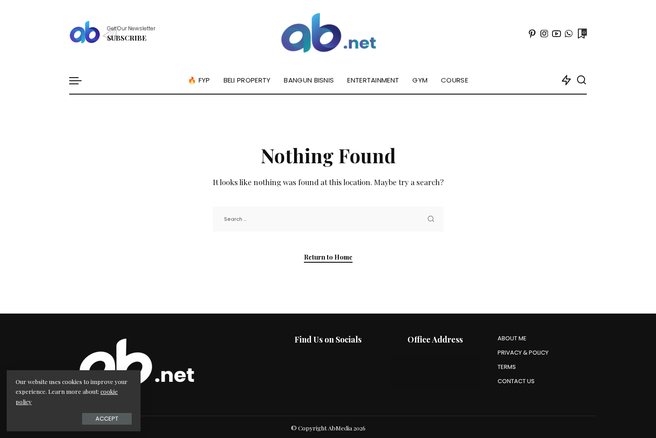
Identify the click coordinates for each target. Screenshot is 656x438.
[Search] (581, 80)
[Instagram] (544, 33)
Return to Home (328, 256)
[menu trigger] (80, 80)
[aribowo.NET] (328, 33)
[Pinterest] (532, 33)
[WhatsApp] (568, 33)
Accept (106, 418)
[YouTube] (556, 33)
